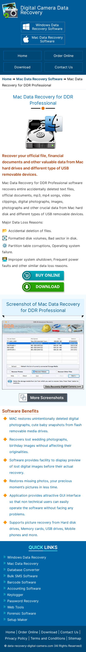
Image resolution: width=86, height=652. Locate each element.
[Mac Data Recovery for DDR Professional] (43, 388)
